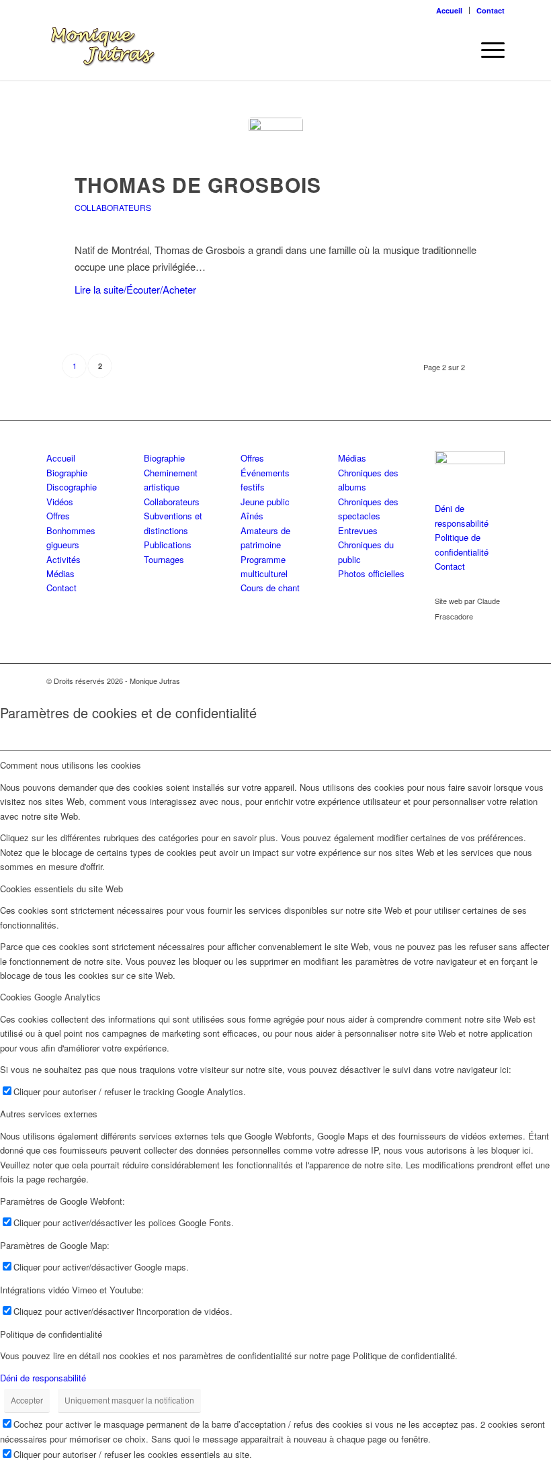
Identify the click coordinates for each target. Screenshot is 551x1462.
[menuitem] (449, 10)
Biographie (66, 472)
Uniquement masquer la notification (129, 1400)
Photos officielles (371, 573)
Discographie (71, 486)
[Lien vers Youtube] (494, 681)
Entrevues (358, 530)
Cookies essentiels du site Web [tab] (61, 888)
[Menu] (486, 49)
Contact (490, 10)
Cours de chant (270, 587)
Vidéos (59, 501)
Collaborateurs (113, 207)
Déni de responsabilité (43, 1377)
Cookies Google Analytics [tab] (50, 996)
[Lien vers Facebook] (474, 681)
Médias (60, 573)
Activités (63, 559)
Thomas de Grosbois (198, 184)
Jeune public (265, 501)
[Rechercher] (454, 49)
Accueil (449, 10)
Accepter (27, 1400)
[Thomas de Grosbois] (276, 145)
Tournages (164, 559)
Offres (58, 515)
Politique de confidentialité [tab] (51, 1334)
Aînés (252, 515)
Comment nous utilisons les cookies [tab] (70, 765)
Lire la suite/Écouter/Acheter (135, 289)
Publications (168, 544)
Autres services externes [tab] (48, 1113)
